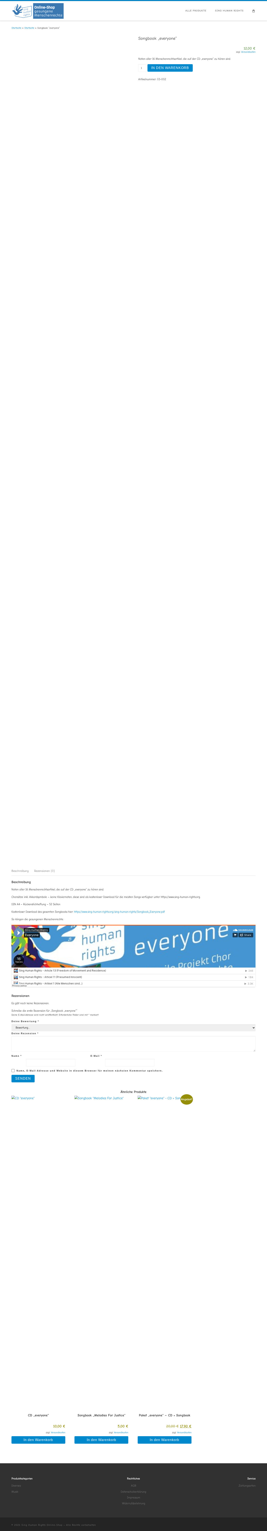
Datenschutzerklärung (133, 1491)
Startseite (16, 27)
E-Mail (96, 1056)
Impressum (133, 1497)
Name (16, 1056)
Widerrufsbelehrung (133, 1503)
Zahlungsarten (247, 1485)
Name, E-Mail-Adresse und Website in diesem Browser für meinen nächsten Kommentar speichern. (89, 1070)
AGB (133, 1485)
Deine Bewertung (25, 1021)
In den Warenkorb (170, 68)
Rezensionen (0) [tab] (44, 871)
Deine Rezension (25, 1033)
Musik (14, 1491)
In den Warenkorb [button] (38, 1440)
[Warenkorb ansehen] (254, 10)
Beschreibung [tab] (20, 871)
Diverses (16, 1485)
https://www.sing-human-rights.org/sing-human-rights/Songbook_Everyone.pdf (119, 911)
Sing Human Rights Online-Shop (41, 1524)
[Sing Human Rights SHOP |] (37, 10)
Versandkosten (248, 52)
